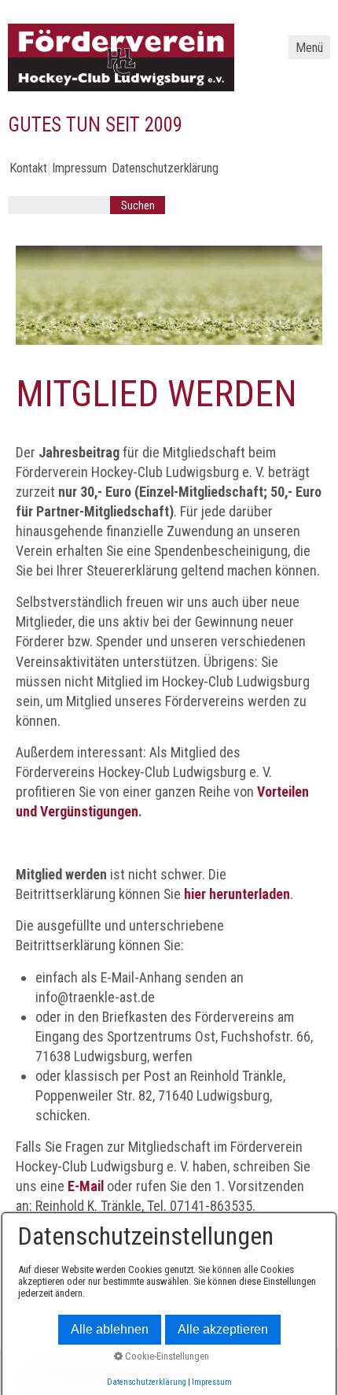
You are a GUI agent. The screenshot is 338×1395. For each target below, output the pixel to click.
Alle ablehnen (110, 1329)
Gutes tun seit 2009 (95, 124)
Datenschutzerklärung (165, 168)
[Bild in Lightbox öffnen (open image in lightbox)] (169, 295)
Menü (309, 47)
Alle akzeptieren (223, 1329)
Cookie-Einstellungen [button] (166, 1356)
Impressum (79, 168)
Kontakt (28, 168)
